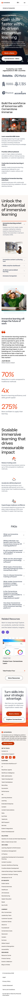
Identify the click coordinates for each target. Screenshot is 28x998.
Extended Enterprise (7, 804)
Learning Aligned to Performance (11, 848)
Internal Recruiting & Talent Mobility (12, 871)
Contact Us (5, 751)
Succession (5, 788)
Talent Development (7, 779)
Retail (3, 902)
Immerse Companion (9, 8)
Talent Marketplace (7, 782)
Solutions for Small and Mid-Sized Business (14, 839)
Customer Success (7, 918)
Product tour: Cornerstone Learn (12, 637)
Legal (4, 977)
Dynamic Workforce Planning (10, 865)
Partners (4, 940)
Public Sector (5, 883)
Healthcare (5, 890)
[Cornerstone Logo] (6, 3)
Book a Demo (9, 53)
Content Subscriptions (8, 810)
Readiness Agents (7, 770)
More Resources (14, 678)
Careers (4, 937)
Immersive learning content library (12, 224)
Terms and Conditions (8, 989)
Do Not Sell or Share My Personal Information (11, 994)
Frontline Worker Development (10, 868)
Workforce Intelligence (8, 773)
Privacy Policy (6, 981)
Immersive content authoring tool (12, 260)
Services (4, 825)
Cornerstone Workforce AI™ (9, 763)
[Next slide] (7, 632)
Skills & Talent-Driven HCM (9, 842)
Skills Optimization (7, 776)
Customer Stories (6, 921)
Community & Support (8, 754)
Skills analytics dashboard (11, 266)
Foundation (5, 928)
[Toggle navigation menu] (24, 3)
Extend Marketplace (7, 831)
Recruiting (4, 785)
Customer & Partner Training (10, 874)
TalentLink (4, 819)
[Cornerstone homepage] (14, 732)
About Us (4, 925)
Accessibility (5, 949)
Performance (5, 791)
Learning (4, 801)
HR (2, 794)
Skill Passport (5, 822)
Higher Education (6, 899)
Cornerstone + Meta (12, 59)
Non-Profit (4, 905)
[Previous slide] (3, 632)
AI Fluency (4, 854)
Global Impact (6, 943)
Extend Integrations (7, 828)
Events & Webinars (7, 961)
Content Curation (6, 862)
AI (2, 767)
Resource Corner (6, 955)
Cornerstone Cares (7, 931)
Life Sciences (5, 893)
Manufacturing (6, 896)
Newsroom (5, 934)
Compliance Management (9, 851)
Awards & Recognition (8, 946)
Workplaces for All (7, 877)
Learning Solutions (7, 797)
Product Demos (6, 958)
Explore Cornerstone (14, 719)
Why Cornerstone (6, 912)
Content (4, 807)
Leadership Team (6, 915)
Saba (3, 813)
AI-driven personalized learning (10, 271)
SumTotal (4, 816)
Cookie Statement (7, 985)
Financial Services (7, 886)
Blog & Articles (6, 965)
